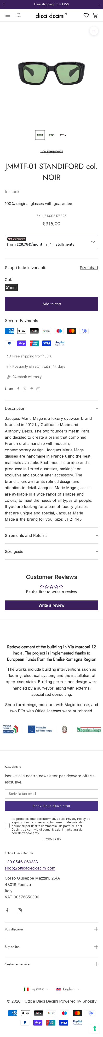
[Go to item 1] (40, 135)
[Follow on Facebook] (7, 910)
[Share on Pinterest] (32, 389)
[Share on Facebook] (18, 389)
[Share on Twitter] (25, 389)
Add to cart (51, 304)
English (68, 989)
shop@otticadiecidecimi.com (30, 868)
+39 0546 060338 (21, 861)
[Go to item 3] (63, 135)
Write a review (51, 605)
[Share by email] (38, 389)
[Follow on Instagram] (19, 910)
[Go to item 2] (51, 135)
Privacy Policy (52, 838)
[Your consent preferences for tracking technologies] (94, 1028)
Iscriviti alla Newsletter (51, 806)
